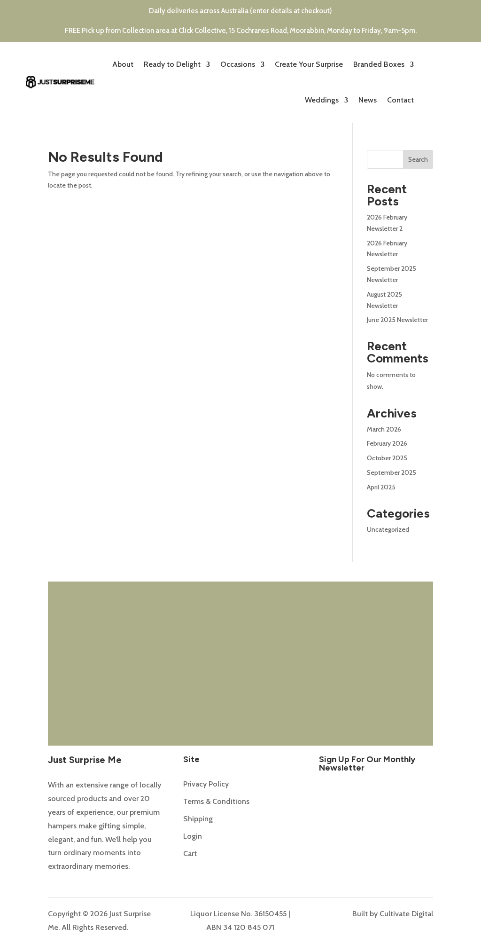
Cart (190, 853)
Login (192, 836)
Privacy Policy (206, 783)
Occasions (237, 64)
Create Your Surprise (309, 64)
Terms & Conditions (216, 801)
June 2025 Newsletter (397, 319)
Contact (400, 99)
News (367, 99)
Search (418, 159)
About (122, 64)
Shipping (198, 818)
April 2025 (381, 487)
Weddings (322, 99)
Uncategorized (388, 529)
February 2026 (387, 443)
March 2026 (384, 429)
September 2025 (391, 472)
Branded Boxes (378, 64)
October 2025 (387, 458)
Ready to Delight (172, 64)
